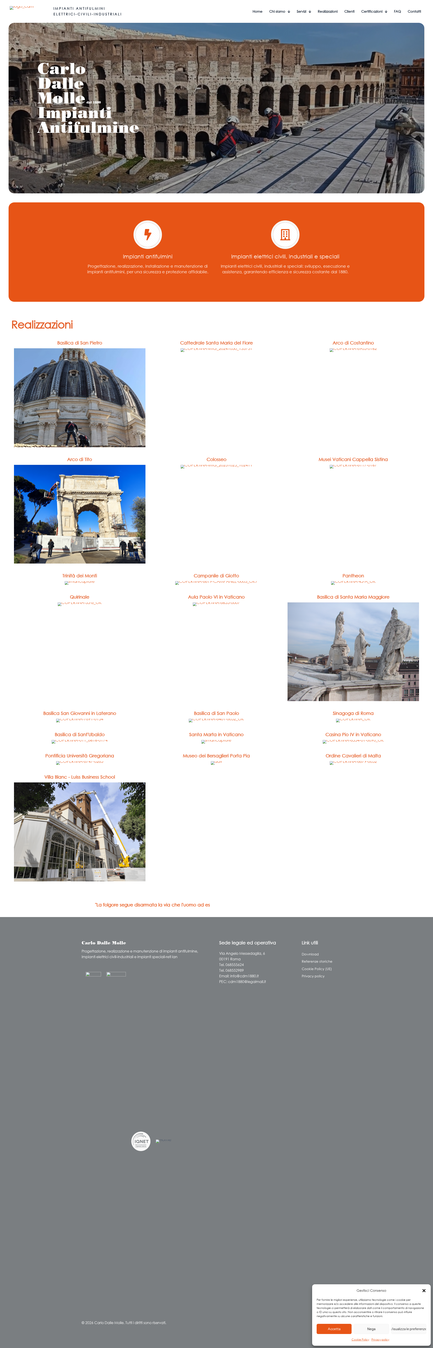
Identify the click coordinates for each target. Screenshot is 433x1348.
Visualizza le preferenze (408, 1329)
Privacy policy (380, 1339)
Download (310, 954)
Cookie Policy (360, 1339)
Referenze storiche (317, 961)
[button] (424, 1290)
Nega (371, 1329)
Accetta (334, 1329)
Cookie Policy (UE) (317, 969)
